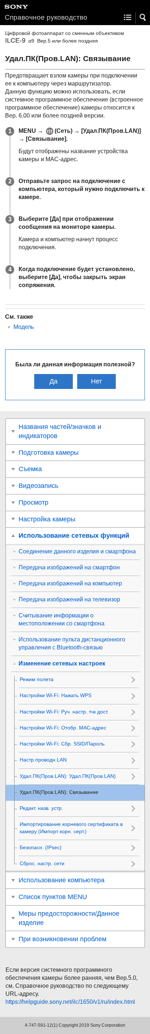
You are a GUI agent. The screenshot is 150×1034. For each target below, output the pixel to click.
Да (54, 381)
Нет (96, 381)
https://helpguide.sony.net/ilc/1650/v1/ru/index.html (70, 1002)
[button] (143, 17)
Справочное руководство (46, 17)
